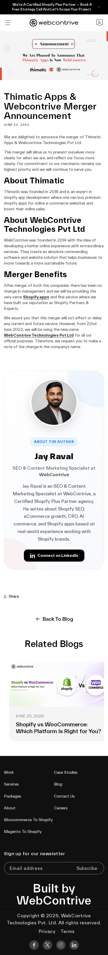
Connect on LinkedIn (57, 555)
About (9, 808)
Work (9, 772)
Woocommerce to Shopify (28, 819)
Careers (61, 808)
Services (11, 784)
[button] (8, 23)
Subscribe (87, 868)
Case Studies (66, 772)
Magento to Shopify (23, 831)
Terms (68, 931)
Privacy (47, 931)
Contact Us (64, 796)
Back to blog (57, 619)
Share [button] (14, 596)
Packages (12, 796)
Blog (58, 784)
